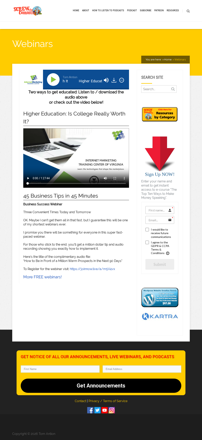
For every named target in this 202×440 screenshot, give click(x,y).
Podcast (132, 10)
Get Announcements (101, 386)
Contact (81, 401)
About (85, 10)
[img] (121, 80)
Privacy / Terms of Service (108, 401)
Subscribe (145, 10)
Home (76, 10)
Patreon (159, 10)
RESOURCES (173, 10)
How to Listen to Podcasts (108, 10)
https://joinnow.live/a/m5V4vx (92, 269)
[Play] (54, 80)
